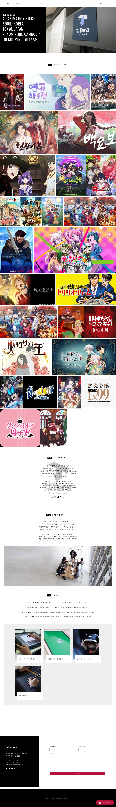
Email (51, 753)
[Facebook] (6, 768)
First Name (53, 746)
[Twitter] (9, 768)
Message (52, 760)
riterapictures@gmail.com (14, 764)
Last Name (82, 746)
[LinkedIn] (12, 768)
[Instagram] (15, 768)
